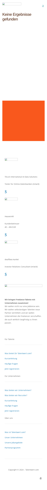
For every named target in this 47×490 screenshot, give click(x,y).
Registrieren (31, 72)
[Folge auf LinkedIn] (12, 330)
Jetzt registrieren (12, 369)
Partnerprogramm (12, 447)
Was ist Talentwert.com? (15, 432)
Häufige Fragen (11, 363)
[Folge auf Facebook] (7, 330)
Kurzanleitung (11, 358)
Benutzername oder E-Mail (20, 40)
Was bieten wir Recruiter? (16, 395)
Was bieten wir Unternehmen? (18, 390)
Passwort (12, 52)
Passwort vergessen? (24, 82)
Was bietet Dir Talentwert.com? (18, 353)
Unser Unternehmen (14, 437)
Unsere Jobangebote (13, 442)
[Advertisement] (23, 119)
